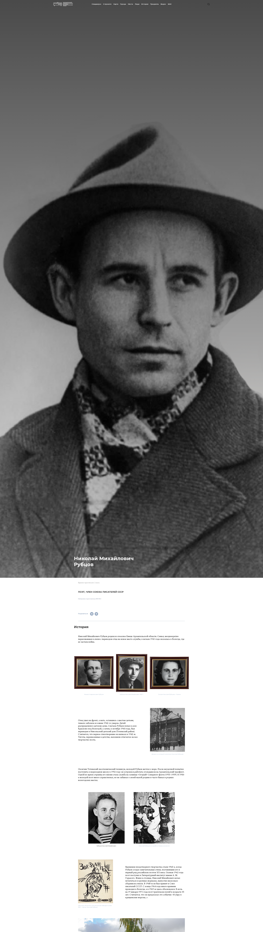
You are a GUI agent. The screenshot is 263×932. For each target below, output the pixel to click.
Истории (144, 4)
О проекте (107, 4)
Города (123, 4)
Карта (116, 4)
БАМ (169, 4)
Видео (163, 4)
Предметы (154, 4)
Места (130, 4)
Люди (137, 4)
